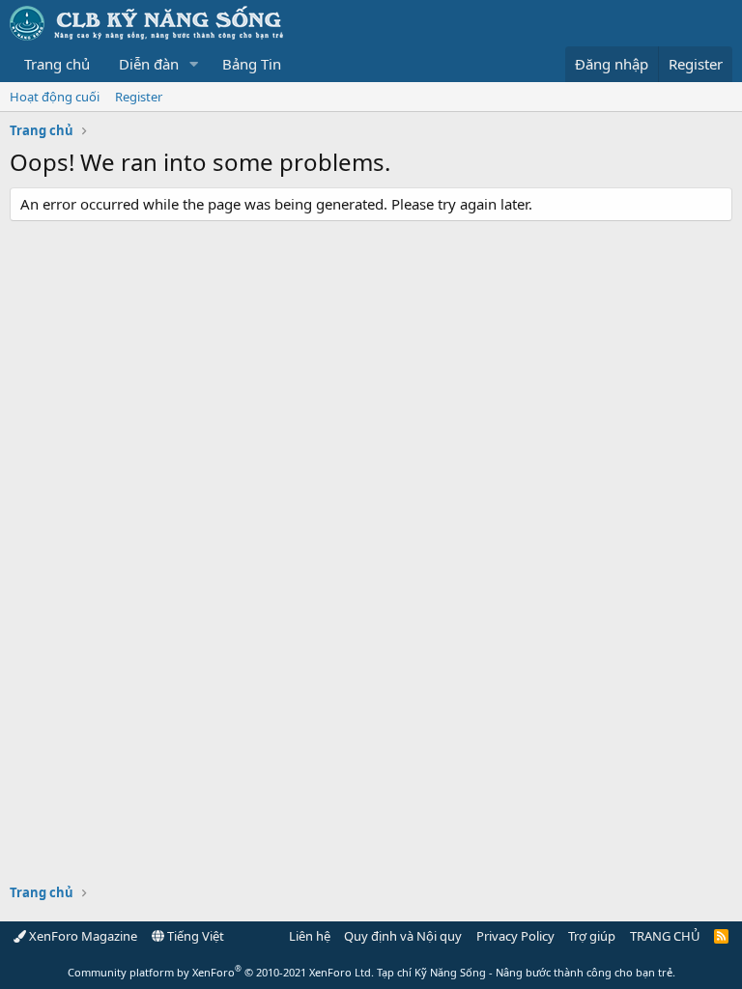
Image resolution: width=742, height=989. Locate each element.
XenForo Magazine (81, 936)
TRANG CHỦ (665, 936)
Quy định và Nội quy (403, 936)
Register (138, 96)
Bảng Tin (251, 63)
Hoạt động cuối (55, 96)
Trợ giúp (591, 936)
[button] (194, 64)
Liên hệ (309, 936)
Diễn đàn (149, 63)
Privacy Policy (515, 936)
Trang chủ (57, 63)
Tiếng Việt (194, 936)
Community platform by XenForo (221, 972)
